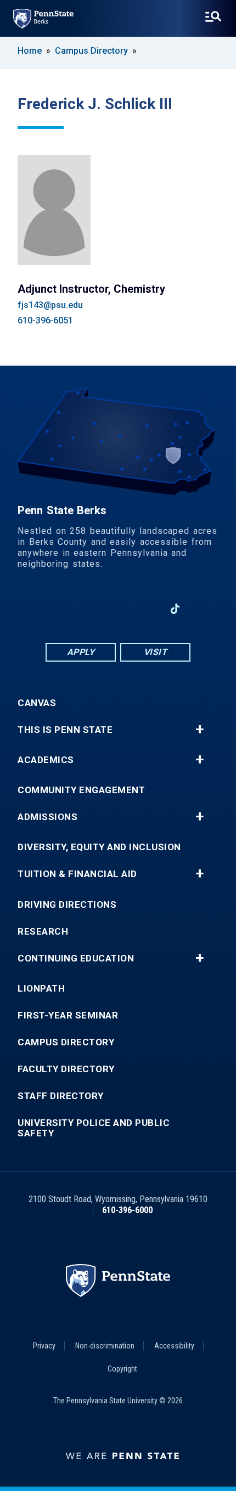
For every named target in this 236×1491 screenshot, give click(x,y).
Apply (81, 652)
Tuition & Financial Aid (77, 874)
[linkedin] (89, 609)
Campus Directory (91, 50)
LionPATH (41, 988)
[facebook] (61, 609)
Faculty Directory (66, 1069)
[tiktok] (175, 609)
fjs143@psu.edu (50, 305)
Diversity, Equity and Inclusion (99, 847)
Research (43, 931)
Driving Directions (67, 905)
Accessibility (174, 1345)
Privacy (44, 1345)
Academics (46, 760)
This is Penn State (65, 730)
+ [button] (199, 729)
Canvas (37, 703)
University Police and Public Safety (94, 1128)
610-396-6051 (45, 320)
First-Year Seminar (68, 1015)
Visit (155, 652)
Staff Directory (61, 1096)
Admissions (47, 817)
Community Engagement (81, 790)
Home (30, 50)
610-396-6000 (127, 1210)
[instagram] (146, 609)
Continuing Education (76, 958)
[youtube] (118, 609)
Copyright (122, 1368)
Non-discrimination (104, 1345)
